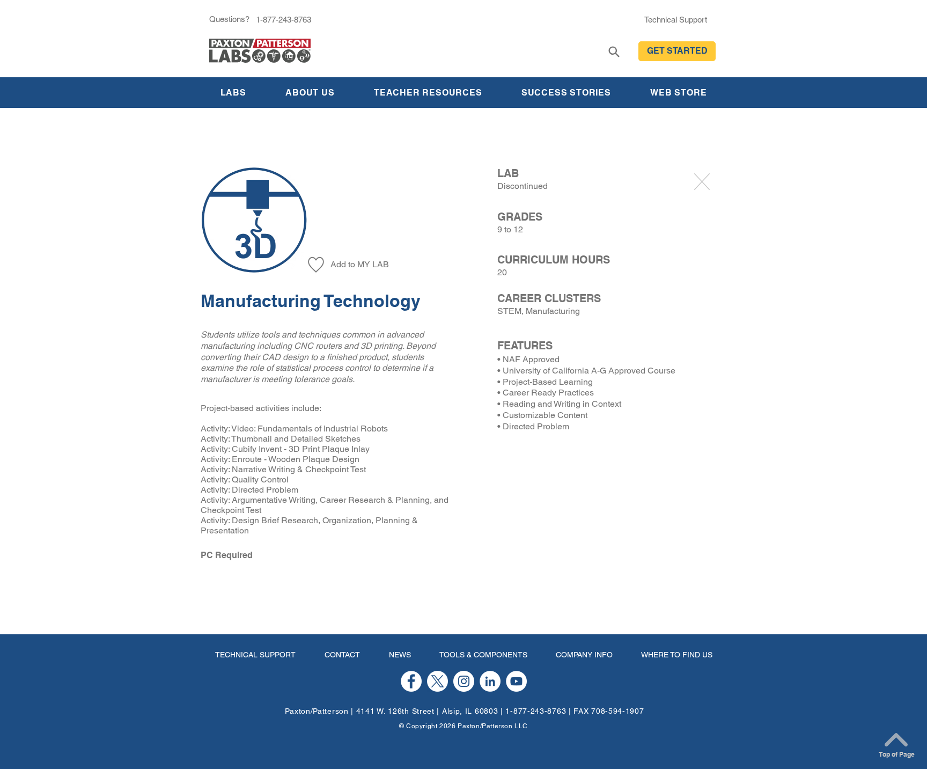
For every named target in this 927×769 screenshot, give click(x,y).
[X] (437, 681)
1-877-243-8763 (535, 711)
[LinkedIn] (490, 681)
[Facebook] (411, 681)
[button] (677, 51)
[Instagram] (463, 681)
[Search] (614, 51)
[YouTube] (516, 681)
